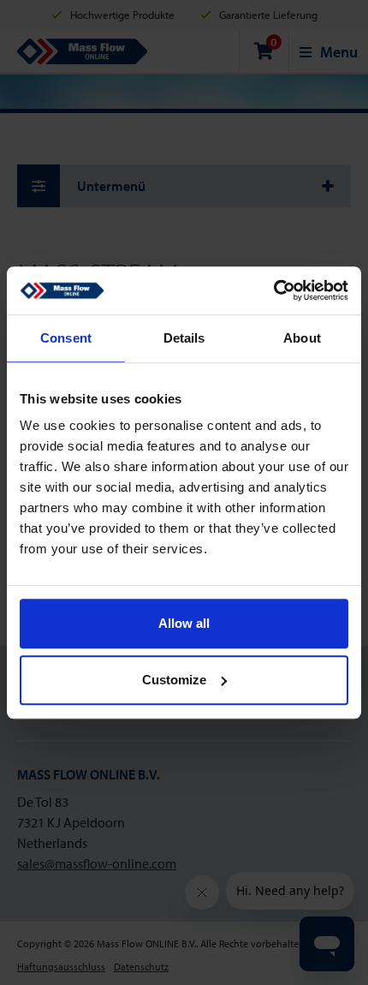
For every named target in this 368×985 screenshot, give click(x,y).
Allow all (184, 623)
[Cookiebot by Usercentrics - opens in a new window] (273, 290)
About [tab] (302, 338)
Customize (174, 679)
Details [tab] (184, 338)
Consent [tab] (66, 338)
